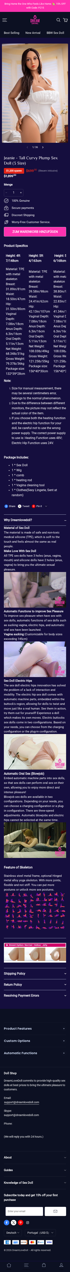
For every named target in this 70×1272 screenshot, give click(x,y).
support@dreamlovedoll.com (21, 1102)
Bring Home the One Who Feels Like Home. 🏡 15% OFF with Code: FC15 (35, 5)
